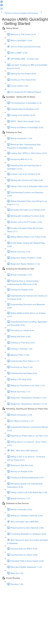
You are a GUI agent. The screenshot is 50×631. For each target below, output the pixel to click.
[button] (1, 2)
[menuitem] (1, 6)
